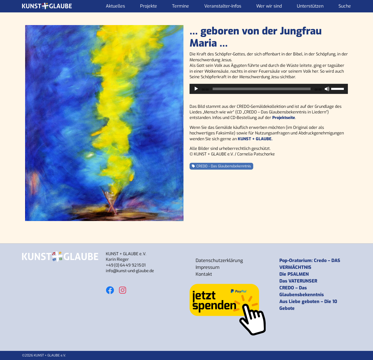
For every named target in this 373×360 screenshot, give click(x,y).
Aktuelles (115, 6)
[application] (269, 89)
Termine (180, 6)
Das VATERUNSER (298, 281)
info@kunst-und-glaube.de (130, 270)
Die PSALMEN (294, 274)
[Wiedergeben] (196, 88)
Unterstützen (310, 6)
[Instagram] (122, 287)
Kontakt (204, 274)
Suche (344, 6)
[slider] (338, 88)
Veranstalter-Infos (222, 6)
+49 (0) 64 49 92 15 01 (126, 265)
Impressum (207, 267)
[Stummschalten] (327, 88)
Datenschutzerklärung (219, 260)
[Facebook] (110, 287)
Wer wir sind (269, 6)
